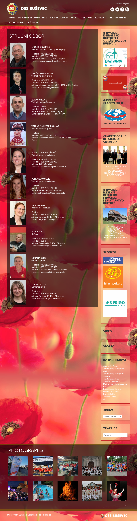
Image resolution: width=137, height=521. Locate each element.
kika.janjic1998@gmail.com (50, 219)
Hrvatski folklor (109, 394)
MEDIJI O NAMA (16, 22)
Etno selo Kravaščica (111, 391)
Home (12, 17)
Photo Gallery (117, 17)
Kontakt (100, 17)
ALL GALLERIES (122, 506)
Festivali (87, 17)
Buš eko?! (32, 22)
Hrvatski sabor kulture (112, 389)
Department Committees (32, 17)
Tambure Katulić (109, 397)
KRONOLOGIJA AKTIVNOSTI (64, 17)
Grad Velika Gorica (110, 366)
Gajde (105, 399)
